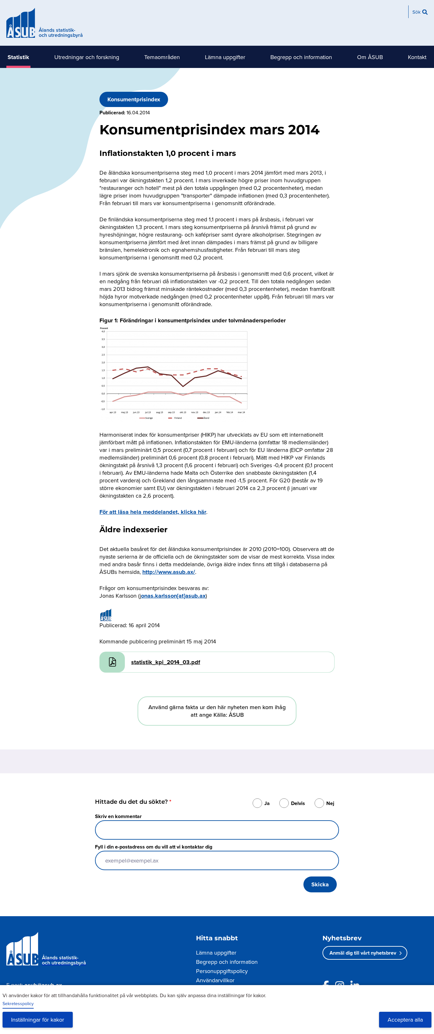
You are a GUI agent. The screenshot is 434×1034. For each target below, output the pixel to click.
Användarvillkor (215, 980)
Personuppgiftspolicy (222, 971)
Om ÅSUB (370, 57)
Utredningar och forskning (86, 57)
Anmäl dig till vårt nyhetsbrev (362, 953)
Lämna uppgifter (225, 57)
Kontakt (417, 57)
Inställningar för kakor (37, 1020)
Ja (267, 803)
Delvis (298, 803)
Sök (416, 12)
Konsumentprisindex (133, 99)
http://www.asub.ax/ (168, 572)
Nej (330, 803)
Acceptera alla (405, 1020)
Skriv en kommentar (118, 816)
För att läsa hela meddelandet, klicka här (152, 512)
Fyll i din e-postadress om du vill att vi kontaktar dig (153, 846)
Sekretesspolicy (18, 1003)
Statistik (18, 57)
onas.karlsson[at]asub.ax (173, 596)
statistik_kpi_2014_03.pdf (165, 662)
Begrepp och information (301, 57)
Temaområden (162, 57)
